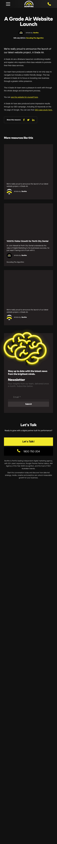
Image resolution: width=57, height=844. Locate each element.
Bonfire (36, 33)
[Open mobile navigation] (8, 4)
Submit (28, 404)
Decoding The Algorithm (35, 38)
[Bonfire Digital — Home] (29, 4)
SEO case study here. (43, 110)
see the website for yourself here (24, 97)
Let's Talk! (28, 441)
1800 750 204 (31, 451)
